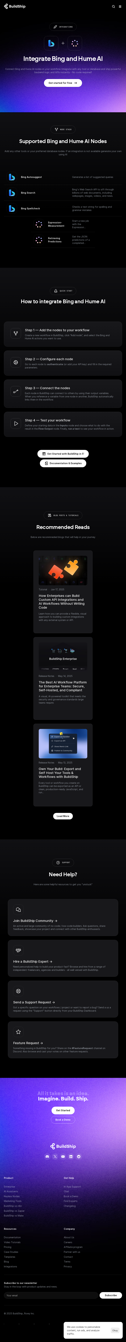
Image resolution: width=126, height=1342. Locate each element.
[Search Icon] (114, 7)
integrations (66, 27)
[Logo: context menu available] (15, 6)
